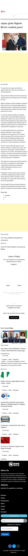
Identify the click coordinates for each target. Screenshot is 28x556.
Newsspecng (5, 353)
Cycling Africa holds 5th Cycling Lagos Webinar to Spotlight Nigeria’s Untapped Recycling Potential (13, 404)
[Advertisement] (14, 67)
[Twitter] (14, 546)
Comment (14, 264)
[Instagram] (18, 546)
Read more (4, 369)
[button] (22, 11)
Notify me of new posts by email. (14, 313)
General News (4, 345)
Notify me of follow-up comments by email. (14, 307)
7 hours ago (5, 355)
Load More (3, 459)
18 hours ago (5, 430)
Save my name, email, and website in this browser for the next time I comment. (15, 293)
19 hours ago (5, 451)
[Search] (25, 521)
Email (20, 285)
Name (8, 285)
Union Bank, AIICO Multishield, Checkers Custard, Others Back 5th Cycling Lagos (13, 349)
